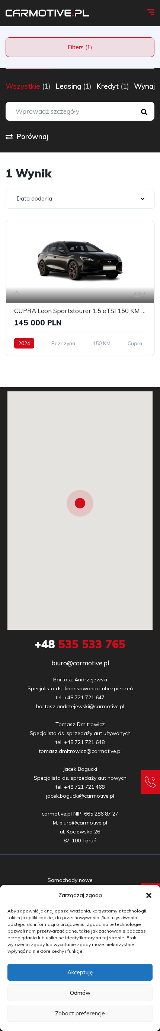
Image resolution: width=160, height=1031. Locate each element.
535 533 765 (80, 644)
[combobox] (80, 199)
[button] (149, 895)
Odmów (80, 992)
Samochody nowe (70, 880)
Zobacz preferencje (80, 1013)
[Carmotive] (47, 13)
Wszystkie (28, 86)
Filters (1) (80, 47)
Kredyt (112, 86)
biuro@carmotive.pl (80, 663)
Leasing (73, 86)
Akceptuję (80, 972)
